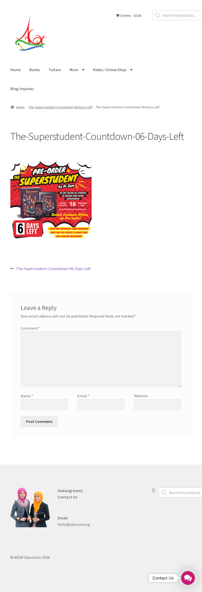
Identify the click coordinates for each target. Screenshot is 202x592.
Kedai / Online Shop (109, 69)
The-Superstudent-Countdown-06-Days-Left (60, 107)
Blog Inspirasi (22, 88)
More (73, 69)
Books (34, 69)
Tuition (55, 69)
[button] (188, 578)
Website (141, 395)
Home (15, 69)
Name (27, 395)
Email (83, 395)
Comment (30, 328)
